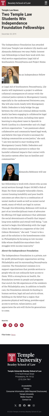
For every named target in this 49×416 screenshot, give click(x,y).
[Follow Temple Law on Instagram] (34, 405)
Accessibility (27, 386)
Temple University (26, 394)
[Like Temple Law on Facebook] (24, 405)
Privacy (27, 389)
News (13, 335)
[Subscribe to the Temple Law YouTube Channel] (29, 405)
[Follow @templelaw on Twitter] (15, 405)
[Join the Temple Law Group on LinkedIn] (20, 405)
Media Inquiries (26, 397)
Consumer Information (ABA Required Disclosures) (26, 391)
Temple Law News (10, 10)
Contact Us (26, 400)
